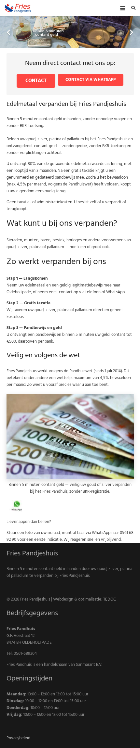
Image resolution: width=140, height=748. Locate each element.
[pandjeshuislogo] (17, 8)
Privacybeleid (18, 738)
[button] (123, 8)
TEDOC (109, 599)
